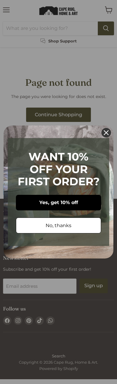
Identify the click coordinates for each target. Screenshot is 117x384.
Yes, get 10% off (58, 202)
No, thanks (58, 225)
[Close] (106, 133)
